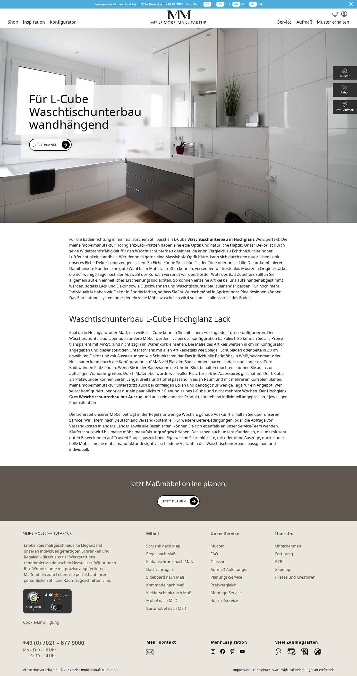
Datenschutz (261, 669)
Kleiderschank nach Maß (168, 592)
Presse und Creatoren (295, 577)
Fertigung (284, 553)
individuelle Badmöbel (213, 356)
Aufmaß (304, 22)
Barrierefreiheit (323, 669)
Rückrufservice (224, 600)
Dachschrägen (159, 569)
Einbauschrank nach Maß (169, 561)
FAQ (214, 553)
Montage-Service (226, 592)
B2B (278, 561)
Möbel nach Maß (161, 600)
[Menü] (69, 592)
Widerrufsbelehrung (295, 669)
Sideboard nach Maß (165, 577)
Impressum (241, 669)
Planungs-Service (226, 577)
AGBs (275, 669)
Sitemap (282, 569)
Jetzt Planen (46, 144)
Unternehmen (288, 546)
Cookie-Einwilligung (41, 622)
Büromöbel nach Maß (166, 608)
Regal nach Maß (161, 553)
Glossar (218, 561)
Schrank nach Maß (163, 546)
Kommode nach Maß (165, 585)
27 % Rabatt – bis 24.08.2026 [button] (162, 4)
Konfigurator (63, 22)
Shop (13, 22)
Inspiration (34, 22)
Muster (217, 546)
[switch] (57, 607)
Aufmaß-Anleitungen (230, 569)
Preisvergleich (224, 585)
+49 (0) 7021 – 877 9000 (53, 643)
